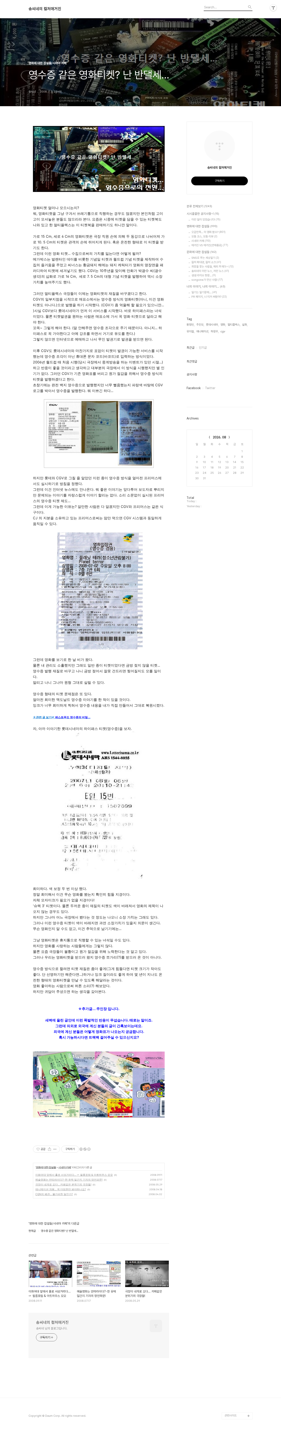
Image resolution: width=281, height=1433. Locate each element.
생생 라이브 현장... (203, 275)
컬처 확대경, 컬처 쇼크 (206, 262)
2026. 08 (219, 437)
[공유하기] (49, 1149)
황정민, (191, 324)
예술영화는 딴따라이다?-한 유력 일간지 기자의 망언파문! (69, 1179)
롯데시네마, (212, 324)
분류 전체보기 (199, 206)
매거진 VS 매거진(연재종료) (209, 245)
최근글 (191, 347)
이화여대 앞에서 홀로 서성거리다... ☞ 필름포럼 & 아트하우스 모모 (74, 1174)
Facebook (194, 388)
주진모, (200, 324)
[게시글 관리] (55, 1149)
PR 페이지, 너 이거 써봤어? (209, 296)
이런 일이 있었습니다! (205, 219)
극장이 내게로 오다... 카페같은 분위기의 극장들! (63, 1184)
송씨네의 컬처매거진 (45, 9)
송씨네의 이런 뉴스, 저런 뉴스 (210, 271)
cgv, (223, 331)
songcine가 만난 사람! (207, 279)
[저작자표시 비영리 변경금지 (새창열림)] (85, 1149)
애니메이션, (202, 331)
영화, (223, 324)
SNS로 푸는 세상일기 (205, 257)
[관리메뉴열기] (273, 7)
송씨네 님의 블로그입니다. (51, 1328)
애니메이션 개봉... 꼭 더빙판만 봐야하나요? (60, 1189)
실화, (245, 324)
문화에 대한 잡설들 (201, 252)
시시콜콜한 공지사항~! (203, 213)
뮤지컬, (191, 331)
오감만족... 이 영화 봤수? (208, 232)
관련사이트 (231, 1415)
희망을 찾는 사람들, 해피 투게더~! (212, 266)
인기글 (203, 347)
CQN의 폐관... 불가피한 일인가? (54, 1194)
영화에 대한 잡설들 (46, 1167)
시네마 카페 (64, 1167)
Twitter (210, 388)
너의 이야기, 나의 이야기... (206, 286)
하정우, (215, 331)
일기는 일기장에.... (204, 292)
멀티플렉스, (234, 324)
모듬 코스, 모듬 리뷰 (204, 236)
